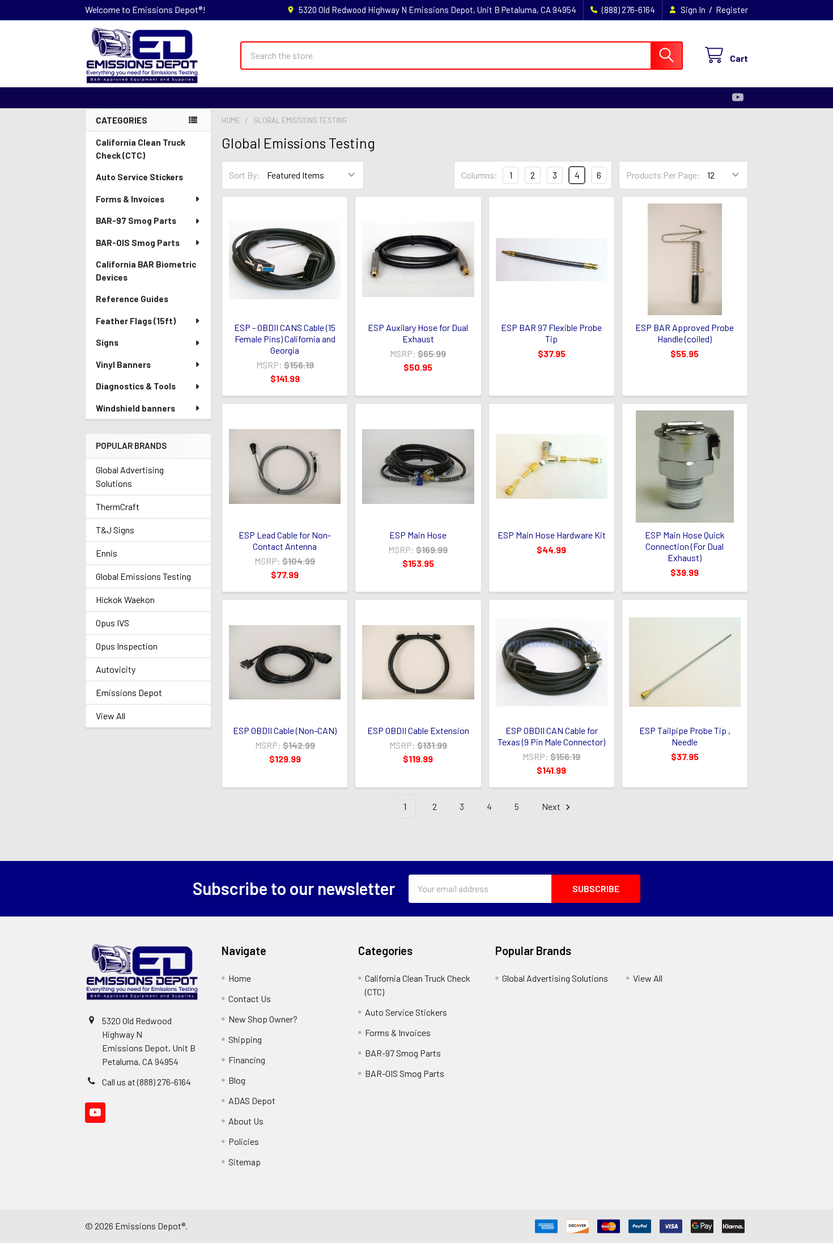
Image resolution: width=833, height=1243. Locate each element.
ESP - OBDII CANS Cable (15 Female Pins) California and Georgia (284, 338)
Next (552, 806)
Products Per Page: (663, 174)
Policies (243, 1141)
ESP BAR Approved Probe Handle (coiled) (684, 333)
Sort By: (244, 174)
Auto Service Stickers (139, 177)
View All (110, 715)
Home (239, 978)
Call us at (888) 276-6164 (146, 1081)
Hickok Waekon (125, 599)
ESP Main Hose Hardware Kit (552, 534)
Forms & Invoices (130, 199)
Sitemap (244, 1161)
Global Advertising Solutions (130, 476)
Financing (246, 1059)
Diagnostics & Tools (136, 386)
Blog (236, 1080)
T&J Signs (115, 529)
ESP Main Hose (418, 534)
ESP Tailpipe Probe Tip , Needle (684, 736)
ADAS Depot (251, 1100)
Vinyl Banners (123, 364)
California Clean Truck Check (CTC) (140, 148)
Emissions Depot (129, 692)
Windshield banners (135, 408)
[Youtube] (738, 97)
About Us (246, 1120)
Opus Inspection (127, 645)
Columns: (479, 174)
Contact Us (249, 998)
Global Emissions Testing (143, 576)
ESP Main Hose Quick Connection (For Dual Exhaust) (685, 546)
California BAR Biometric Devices (146, 270)
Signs (107, 342)
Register (732, 10)
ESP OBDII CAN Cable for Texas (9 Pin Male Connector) (551, 736)
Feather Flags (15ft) (136, 321)
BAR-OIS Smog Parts (138, 242)
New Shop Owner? (263, 1018)
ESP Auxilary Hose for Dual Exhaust (418, 333)
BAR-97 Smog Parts (136, 220)
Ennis (106, 553)
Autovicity (115, 669)
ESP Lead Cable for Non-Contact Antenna (285, 540)
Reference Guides (132, 299)
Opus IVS (112, 622)
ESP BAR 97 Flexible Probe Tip (551, 333)
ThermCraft (117, 506)
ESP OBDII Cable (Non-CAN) (285, 730)
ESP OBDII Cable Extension (418, 730)
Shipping (245, 1039)
